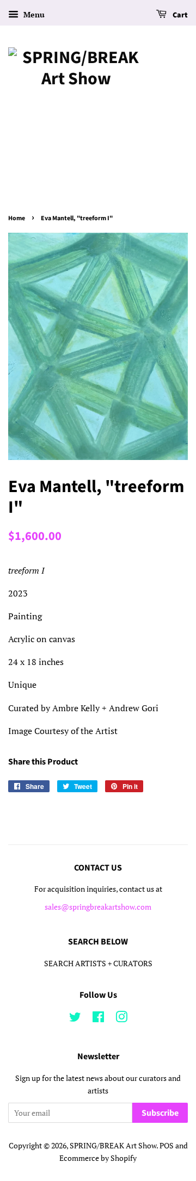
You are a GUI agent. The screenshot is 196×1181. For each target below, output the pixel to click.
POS (167, 1146)
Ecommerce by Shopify (98, 1158)
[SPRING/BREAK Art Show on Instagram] (121, 1019)
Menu (33, 14)
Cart (179, 15)
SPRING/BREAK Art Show (113, 1146)
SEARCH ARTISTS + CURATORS (98, 963)
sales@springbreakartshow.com (98, 907)
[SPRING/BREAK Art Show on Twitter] (75, 1019)
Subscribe (160, 1113)
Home (16, 218)
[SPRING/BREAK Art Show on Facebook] (98, 1019)
